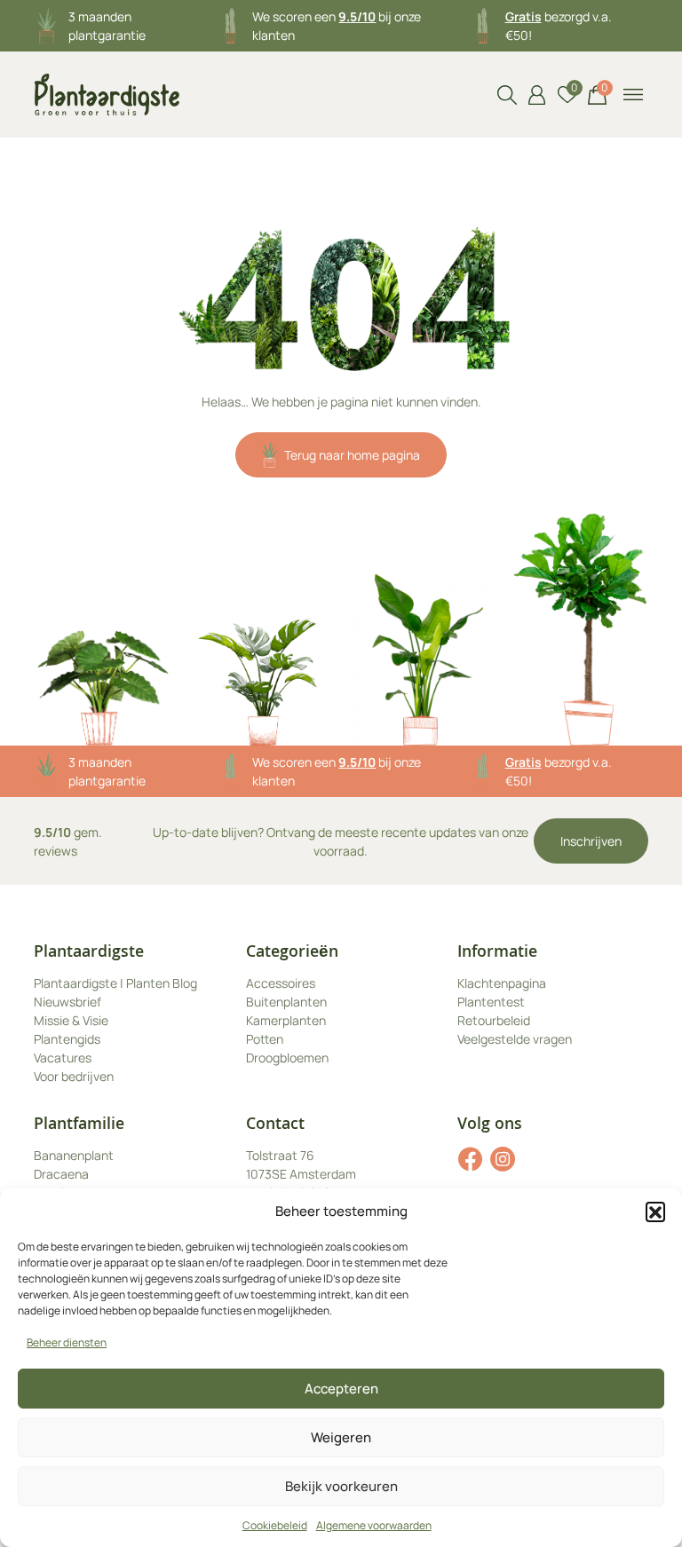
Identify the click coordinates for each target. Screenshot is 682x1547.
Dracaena (61, 1173)
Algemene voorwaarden (374, 1525)
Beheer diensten (67, 1342)
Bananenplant (74, 1155)
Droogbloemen (287, 1057)
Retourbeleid (493, 1020)
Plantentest (491, 1001)
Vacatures (62, 1057)
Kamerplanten (286, 1020)
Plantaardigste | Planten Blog (115, 983)
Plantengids (67, 1038)
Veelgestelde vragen (514, 1038)
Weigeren (341, 1437)
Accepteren (341, 1388)
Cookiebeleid (274, 1525)
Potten (264, 1038)
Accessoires (280, 983)
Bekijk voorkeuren (341, 1486)
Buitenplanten (286, 1001)
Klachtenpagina (501, 983)
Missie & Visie (71, 1020)
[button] (655, 1211)
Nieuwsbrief (67, 1001)
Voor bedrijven (74, 1076)
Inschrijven (591, 841)
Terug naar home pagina (352, 454)
